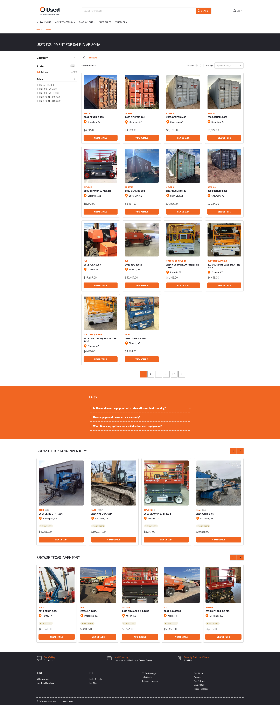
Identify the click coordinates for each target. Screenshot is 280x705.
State (40, 66)
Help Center (147, 677)
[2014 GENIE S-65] (57, 585)
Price (40, 79)
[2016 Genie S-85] (218, 483)
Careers (197, 677)
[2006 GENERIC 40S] (224, 92)
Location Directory (45, 682)
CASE (93, 510)
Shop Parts (105, 22)
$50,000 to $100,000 (50, 101)
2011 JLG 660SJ (92, 264)
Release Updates (149, 681)
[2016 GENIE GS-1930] (142, 313)
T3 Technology (148, 673)
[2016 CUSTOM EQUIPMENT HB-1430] (183, 239)
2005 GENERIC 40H (135, 117)
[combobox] (146, 10)
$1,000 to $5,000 (48, 89)
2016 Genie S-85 (205, 513)
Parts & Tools (95, 679)
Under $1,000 (47, 84)
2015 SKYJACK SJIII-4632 (157, 513)
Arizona (47, 29)
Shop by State (86, 22)
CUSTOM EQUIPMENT (176, 261)
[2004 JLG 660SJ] (182, 585)
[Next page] (182, 374)
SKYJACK (88, 187)
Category (42, 57)
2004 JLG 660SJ (172, 611)
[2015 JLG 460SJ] (98, 585)
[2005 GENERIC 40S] (183, 92)
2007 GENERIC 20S (135, 190)
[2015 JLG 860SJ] (142, 239)
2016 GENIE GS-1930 (136, 338)
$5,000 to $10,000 (49, 92)
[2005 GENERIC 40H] (142, 92)
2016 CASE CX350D (101, 513)
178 (174, 373)
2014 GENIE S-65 (48, 611)
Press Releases (201, 688)
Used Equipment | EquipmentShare (58, 701)
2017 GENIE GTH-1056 (51, 513)
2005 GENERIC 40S (176, 117)
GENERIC (88, 113)
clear (73, 66)
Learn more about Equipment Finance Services (133, 660)
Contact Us (121, 22)
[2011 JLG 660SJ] (100, 239)
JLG (85, 261)
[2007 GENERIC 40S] (183, 166)
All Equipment (43, 22)
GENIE (128, 335)
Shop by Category (64, 22)
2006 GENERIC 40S (218, 117)
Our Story (198, 673)
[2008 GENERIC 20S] (224, 166)
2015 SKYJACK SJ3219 (217, 611)
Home (39, 29)
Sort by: (209, 65)
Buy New (93, 682)
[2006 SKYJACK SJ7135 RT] (100, 166)
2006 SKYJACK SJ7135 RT (97, 190)
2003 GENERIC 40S (94, 117)
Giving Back (199, 684)
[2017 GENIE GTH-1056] (61, 483)
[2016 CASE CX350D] (113, 483)
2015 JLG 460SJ (88, 611)
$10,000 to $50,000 (50, 97)
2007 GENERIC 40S (176, 190)
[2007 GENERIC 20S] (142, 166)
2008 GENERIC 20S (218, 190)
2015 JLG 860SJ (133, 264)
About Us (187, 660)
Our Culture (199, 681)
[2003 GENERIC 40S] (100, 92)
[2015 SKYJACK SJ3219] (223, 585)
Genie (198, 510)
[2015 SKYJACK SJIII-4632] (166, 483)
